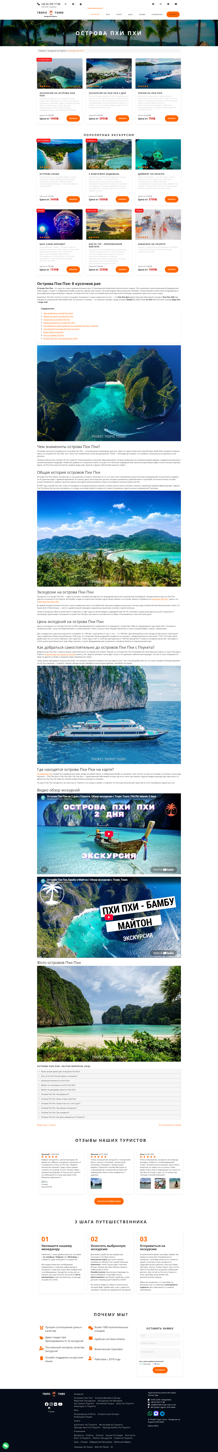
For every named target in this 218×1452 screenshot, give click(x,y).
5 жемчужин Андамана (104, 174)
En (112, 1447)
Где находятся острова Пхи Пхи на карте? (61, 329)
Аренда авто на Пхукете (87, 1427)
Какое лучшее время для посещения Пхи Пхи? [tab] (60, 1072)
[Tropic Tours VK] (168, 4)
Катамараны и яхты (85, 1414)
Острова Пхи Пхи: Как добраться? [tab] (55, 1094)
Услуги (119, 14)
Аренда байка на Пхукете (116, 1427)
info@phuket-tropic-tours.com (163, 1404)
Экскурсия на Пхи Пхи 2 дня (107, 93)
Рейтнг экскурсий (102, 1438)
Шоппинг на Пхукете (85, 1424)
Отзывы (142, 14)
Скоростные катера (108, 1414)
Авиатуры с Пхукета (47, 1125)
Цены (130, 14)
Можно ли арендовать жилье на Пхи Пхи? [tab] (58, 1090)
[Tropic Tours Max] (73, 4)
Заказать (173, 14)
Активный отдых (105, 1403)
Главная (41, 50)
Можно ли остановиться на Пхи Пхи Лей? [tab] (58, 1085)
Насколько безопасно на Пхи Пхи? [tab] (55, 1081)
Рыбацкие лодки (83, 1416)
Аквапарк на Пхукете (152, 244)
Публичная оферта (122, 1442)
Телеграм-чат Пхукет (83, 1447)
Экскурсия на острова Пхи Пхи (57, 94)
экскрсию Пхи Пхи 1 (160, 599)
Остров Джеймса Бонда (169, 1125)
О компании (157, 14)
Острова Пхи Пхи (44, 774)
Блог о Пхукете (82, 1438)
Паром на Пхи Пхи (150, 93)
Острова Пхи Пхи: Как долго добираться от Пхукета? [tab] (63, 1117)
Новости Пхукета (123, 1438)
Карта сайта (153, 1425)
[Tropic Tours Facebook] (153, 4)
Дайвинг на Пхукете (151, 174)
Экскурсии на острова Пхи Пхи (56, 319)
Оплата (100, 1435)
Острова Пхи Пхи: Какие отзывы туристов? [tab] (58, 1099)
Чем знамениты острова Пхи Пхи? (58, 313)
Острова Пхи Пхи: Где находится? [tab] (55, 1113)
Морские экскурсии (85, 1400)
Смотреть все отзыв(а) (109, 1201)
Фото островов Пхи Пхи (53, 335)
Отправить (160, 1370)
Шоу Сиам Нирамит (52, 244)
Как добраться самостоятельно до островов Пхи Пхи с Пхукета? (70, 326)
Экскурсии (95, 14)
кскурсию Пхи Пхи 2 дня (48, 601)
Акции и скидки (114, 1435)
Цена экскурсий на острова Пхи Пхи (59, 322)
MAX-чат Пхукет (102, 1447)
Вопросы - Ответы (84, 1435)
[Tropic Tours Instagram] (161, 4)
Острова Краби (49, 174)
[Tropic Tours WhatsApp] (65, 4)
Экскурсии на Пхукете (56, 50)
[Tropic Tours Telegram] (81, 4)
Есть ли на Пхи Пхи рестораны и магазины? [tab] (59, 1076)
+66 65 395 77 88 (158, 1402)
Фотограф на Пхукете (111, 1424)
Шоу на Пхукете (125, 1403)
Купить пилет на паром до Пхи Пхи (60, 654)
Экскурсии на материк (110, 1400)
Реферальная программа (100, 1442)
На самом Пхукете (84, 1403)
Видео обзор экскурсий (53, 332)
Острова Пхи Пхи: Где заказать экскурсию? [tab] (59, 1108)
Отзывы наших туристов (111, 1140)
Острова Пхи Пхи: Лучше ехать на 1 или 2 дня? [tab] (60, 1103)
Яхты (108, 14)
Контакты (130, 1435)
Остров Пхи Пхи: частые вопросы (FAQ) (60, 338)
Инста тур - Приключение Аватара (105, 245)
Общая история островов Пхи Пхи (58, 316)
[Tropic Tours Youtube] (176, 4)
